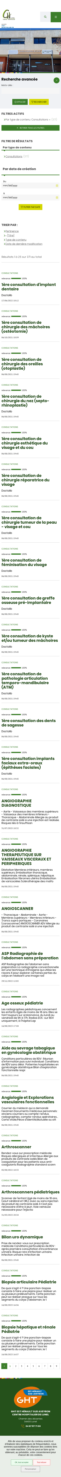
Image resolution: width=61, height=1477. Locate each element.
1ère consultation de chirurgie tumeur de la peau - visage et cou (29, 522)
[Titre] (10, 235)
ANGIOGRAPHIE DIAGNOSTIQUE (16, 803)
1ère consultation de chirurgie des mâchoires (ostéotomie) (25, 327)
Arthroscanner (16, 1147)
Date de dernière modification (23, 244)
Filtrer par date (32, 207)
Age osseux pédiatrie (22, 1003)
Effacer (21, 101)
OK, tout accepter (22, 1462)
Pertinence (12, 231)
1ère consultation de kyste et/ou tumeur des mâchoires (29, 638)
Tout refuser (41, 1462)
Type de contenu (15, 240)
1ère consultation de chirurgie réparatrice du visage (25, 480)
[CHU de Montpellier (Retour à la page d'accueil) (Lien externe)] (30, 1407)
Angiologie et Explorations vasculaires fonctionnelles (27, 1099)
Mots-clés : (7, 85)
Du (4, 181)
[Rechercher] (45, 17)
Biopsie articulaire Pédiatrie (28, 1282)
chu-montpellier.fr (7, 26)
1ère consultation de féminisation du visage (24, 562)
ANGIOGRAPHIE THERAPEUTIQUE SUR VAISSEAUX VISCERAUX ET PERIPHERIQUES (26, 857)
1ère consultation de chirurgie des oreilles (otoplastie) (22, 364)
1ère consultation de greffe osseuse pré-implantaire (28, 600)
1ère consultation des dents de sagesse (28, 723)
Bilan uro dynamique (22, 1237)
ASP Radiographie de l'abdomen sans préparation (29, 956)
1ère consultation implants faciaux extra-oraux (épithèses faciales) (27, 763)
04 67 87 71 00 (33, 1426)
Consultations (13, 156)
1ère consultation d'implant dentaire (28, 287)
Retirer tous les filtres (31, 128)
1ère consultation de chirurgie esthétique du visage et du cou (24, 443)
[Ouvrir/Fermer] (56, 17)
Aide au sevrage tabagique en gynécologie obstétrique (28, 1050)
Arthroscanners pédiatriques (30, 1192)
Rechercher (40, 101)
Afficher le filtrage (57, 80)
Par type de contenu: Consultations (26, 119)
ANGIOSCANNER (17, 909)
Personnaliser (30, 1469)
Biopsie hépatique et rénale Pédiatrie (28, 1329)
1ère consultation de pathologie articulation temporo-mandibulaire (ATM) (25, 681)
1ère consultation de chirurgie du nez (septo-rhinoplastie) (25, 401)
